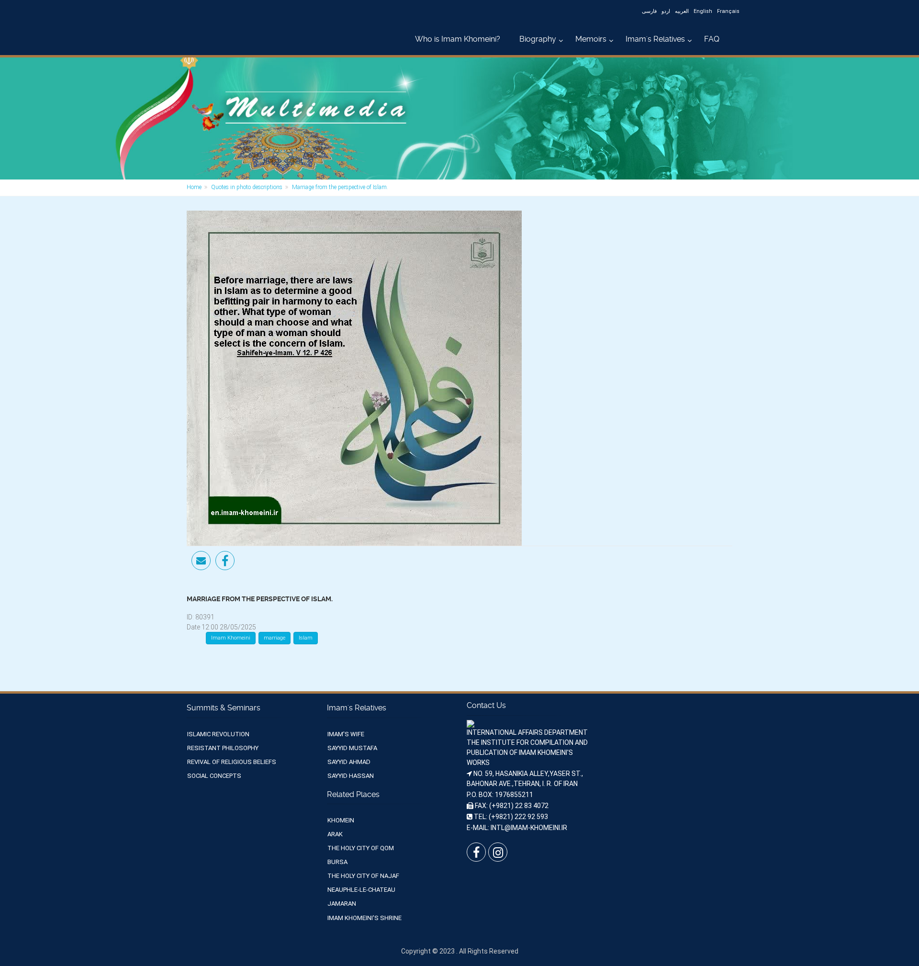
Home (194, 187)
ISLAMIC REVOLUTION (218, 734)
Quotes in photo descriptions (246, 187)
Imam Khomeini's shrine (364, 917)
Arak (335, 834)
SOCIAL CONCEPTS (214, 775)
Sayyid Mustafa (352, 748)
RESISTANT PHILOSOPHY (222, 748)
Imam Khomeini (230, 638)
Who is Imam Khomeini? (457, 39)
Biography (537, 39)
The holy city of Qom (360, 848)
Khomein (340, 820)
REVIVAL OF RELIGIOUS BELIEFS (231, 761)
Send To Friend (201, 560)
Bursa (337, 861)
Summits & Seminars (223, 707)
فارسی (649, 11)
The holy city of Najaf (363, 875)
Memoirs (590, 39)
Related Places (353, 794)
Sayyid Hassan (350, 775)
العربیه (682, 11)
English (703, 11)
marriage (274, 638)
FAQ (711, 39)
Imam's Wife (345, 734)
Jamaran (341, 903)
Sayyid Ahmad (348, 761)
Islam (306, 638)
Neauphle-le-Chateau (361, 889)
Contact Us (486, 705)
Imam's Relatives (655, 39)
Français (728, 11)
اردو (665, 11)
